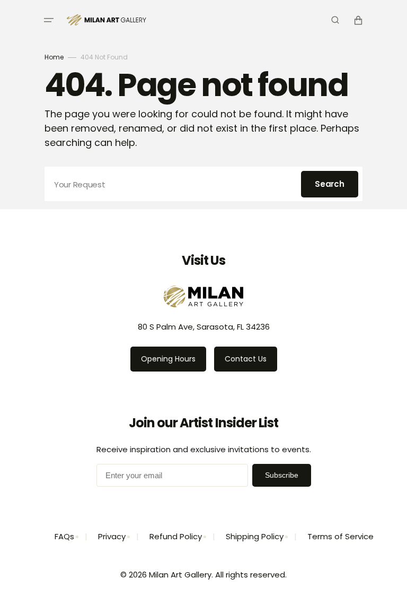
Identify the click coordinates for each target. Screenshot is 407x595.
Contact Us (246, 358)
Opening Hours (168, 358)
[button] (48, 20)
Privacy (112, 536)
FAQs (64, 536)
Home (54, 57)
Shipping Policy (255, 536)
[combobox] (203, 184)
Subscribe (281, 475)
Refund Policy (175, 536)
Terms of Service (340, 536)
